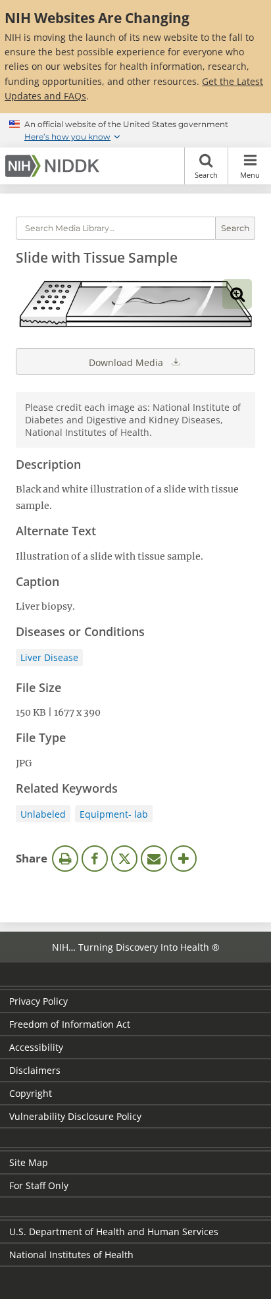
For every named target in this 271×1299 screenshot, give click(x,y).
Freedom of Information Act (69, 1024)
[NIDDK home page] (54, 166)
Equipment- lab (114, 814)
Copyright (30, 1093)
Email (154, 858)
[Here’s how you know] (135, 130)
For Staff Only (38, 1185)
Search (206, 175)
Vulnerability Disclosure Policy (75, 1116)
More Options (183, 858)
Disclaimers (35, 1070)
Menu (250, 175)
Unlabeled (43, 814)
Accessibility (36, 1047)
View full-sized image (237, 294)
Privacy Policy (38, 1001)
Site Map (28, 1162)
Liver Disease (49, 657)
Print (65, 858)
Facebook (95, 858)
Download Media (127, 362)
